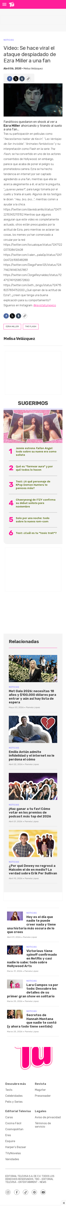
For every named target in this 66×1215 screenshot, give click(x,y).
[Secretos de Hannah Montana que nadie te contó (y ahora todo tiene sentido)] (15, 1014)
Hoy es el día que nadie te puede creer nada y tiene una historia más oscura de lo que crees (31, 924)
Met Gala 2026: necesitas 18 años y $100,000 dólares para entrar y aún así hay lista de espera (32, 696)
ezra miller (12, 326)
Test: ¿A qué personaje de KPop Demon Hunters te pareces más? (33, 485)
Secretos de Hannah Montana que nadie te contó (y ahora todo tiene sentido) (31, 1020)
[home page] (11, 4)
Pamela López (33, 707)
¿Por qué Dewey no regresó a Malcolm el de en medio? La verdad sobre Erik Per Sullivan (33, 869)
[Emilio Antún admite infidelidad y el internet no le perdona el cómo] (33, 729)
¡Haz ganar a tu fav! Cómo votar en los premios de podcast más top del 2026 (30, 812)
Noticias (9, 40)
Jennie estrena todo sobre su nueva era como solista (36, 451)
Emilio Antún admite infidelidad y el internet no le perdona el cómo (31, 755)
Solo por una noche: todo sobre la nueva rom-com (32, 519)
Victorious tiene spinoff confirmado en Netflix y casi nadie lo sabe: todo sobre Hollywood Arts (32, 958)
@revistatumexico (44, 305)
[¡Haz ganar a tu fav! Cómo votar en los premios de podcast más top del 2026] (33, 786)
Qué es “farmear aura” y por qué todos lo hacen (34, 468)
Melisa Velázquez (33, 68)
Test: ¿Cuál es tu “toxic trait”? (36, 533)
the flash (30, 326)
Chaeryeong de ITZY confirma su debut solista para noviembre (35, 503)
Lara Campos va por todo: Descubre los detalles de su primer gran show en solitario (32, 990)
